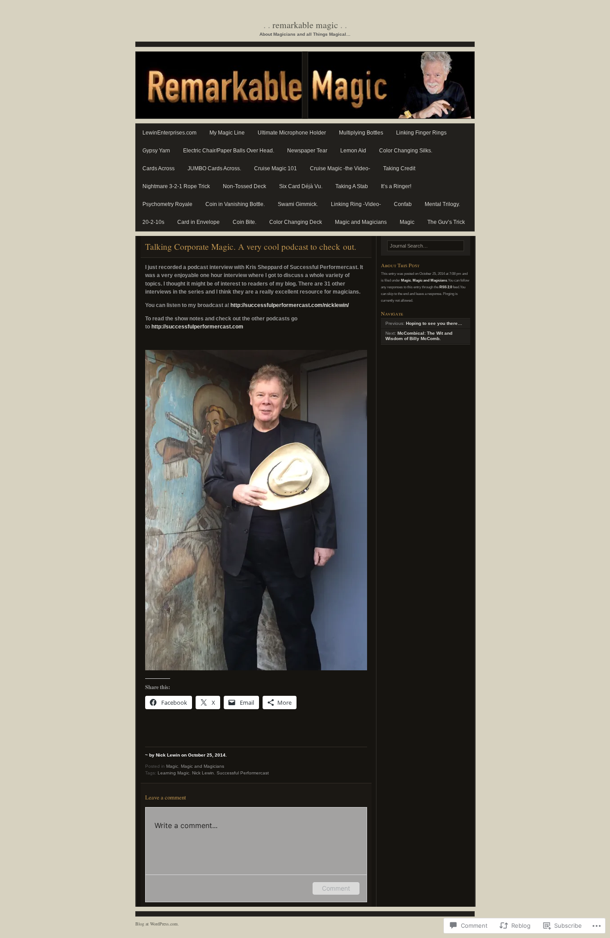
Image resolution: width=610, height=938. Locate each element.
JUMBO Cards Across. (214, 168)
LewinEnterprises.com (169, 133)
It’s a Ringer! (396, 186)
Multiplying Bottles (361, 133)
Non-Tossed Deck (244, 186)
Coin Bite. (244, 222)
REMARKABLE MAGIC (305, 25)
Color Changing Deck (295, 222)
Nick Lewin (203, 772)
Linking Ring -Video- (356, 204)
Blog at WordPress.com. (157, 924)
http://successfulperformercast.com (197, 327)
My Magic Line (227, 133)
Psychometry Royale (167, 204)
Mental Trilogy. (442, 204)
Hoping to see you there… (434, 323)
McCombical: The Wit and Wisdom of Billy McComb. (418, 336)
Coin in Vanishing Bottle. (235, 204)
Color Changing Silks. (405, 150)
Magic (407, 222)
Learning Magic (173, 772)
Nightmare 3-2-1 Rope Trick (176, 186)
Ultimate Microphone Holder (292, 133)
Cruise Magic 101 (275, 168)
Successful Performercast (243, 772)
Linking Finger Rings (421, 133)
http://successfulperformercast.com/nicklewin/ (289, 305)
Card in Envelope (198, 222)
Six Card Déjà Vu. (300, 186)
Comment (336, 888)
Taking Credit (399, 168)
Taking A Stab (351, 186)
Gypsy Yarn (156, 150)
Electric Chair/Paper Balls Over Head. (228, 150)
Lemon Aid (353, 150)
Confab (403, 204)
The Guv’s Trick (446, 222)
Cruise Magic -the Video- (340, 168)
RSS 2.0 (445, 287)
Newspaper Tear (307, 150)
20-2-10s (153, 222)
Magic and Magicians (361, 222)
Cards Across (158, 168)
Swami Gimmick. (298, 204)
